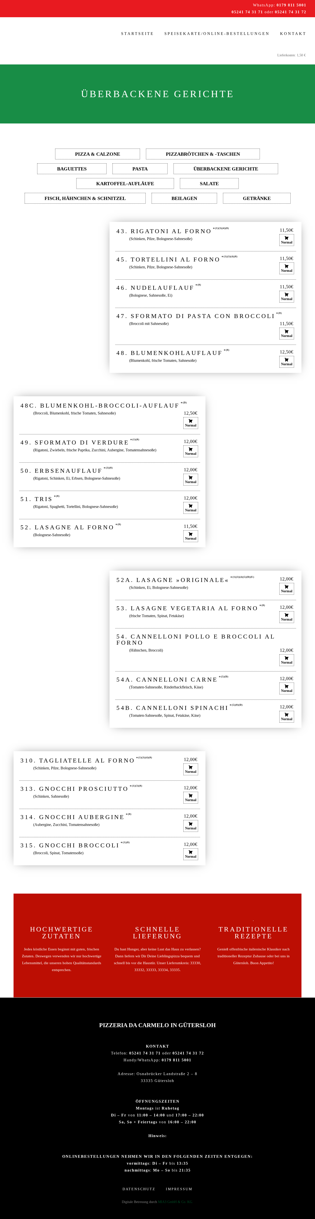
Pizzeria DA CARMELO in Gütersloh (157, 1025)
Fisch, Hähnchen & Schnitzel (85, 198)
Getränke (257, 198)
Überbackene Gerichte (225, 168)
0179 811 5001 (291, 5)
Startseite (137, 33)
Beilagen (184, 198)
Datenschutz (139, 1189)
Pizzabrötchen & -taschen (203, 154)
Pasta (140, 168)
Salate (209, 183)
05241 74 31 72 (290, 12)
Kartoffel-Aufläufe (125, 183)
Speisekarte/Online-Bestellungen (217, 33)
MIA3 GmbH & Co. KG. (175, 1202)
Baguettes (72, 168)
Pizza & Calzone (97, 154)
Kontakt (293, 33)
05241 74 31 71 (247, 12)
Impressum (179, 1189)
